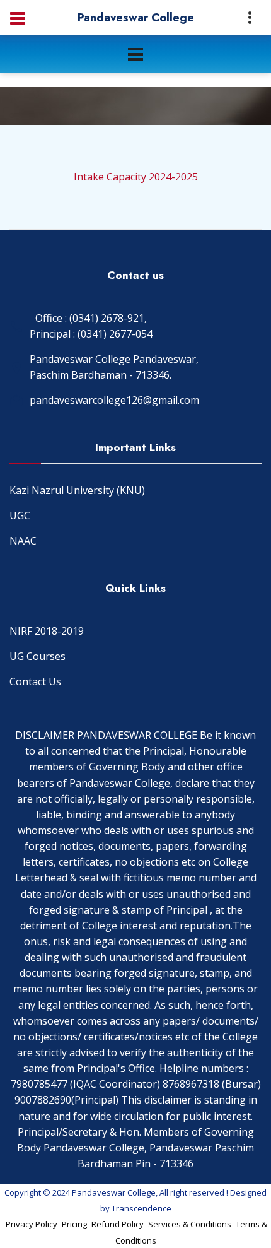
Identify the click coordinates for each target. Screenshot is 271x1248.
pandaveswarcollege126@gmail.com (114, 400)
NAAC (23, 541)
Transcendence (141, 1208)
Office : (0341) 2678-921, (91, 318)
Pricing (74, 1224)
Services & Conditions (189, 1224)
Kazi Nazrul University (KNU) (77, 490)
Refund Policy (117, 1224)
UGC (19, 515)
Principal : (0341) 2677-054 (91, 334)
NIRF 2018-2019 (46, 631)
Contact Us (35, 681)
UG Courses (37, 656)
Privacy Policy (31, 1224)
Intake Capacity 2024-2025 (136, 177)
